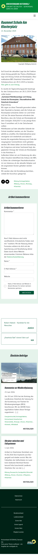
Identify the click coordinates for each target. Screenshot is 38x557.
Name (7, 261)
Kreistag (29, 184)
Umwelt (7, 424)
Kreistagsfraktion (24, 181)
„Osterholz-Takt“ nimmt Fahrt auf (19, 338)
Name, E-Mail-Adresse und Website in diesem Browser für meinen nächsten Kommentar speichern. (19, 286)
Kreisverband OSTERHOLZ (17, 4)
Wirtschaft (29, 472)
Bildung (16, 181)
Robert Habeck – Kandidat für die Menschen (19, 325)
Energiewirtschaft (10, 416)
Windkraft (15, 424)
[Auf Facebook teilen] (3, 182)
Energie (17, 422)
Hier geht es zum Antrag (10, 84)
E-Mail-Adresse (10, 269)
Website (7, 276)
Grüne (23, 184)
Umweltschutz (17, 419)
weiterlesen (28, 429)
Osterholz (18, 186)
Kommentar (9, 211)
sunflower (16, 544)
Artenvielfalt (9, 422)
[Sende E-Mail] (7, 182)
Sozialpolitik (22, 472)
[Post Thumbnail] (19, 372)
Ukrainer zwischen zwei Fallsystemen (14, 442)
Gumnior (20, 475)
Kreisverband (9, 419)
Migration (27, 475)
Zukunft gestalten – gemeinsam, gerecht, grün (19, 7)
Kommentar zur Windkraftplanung (19, 388)
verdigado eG (13, 546)
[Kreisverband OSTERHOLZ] (3, 6)
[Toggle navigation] (34, 15)
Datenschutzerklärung (15, 257)
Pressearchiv (14, 472)
